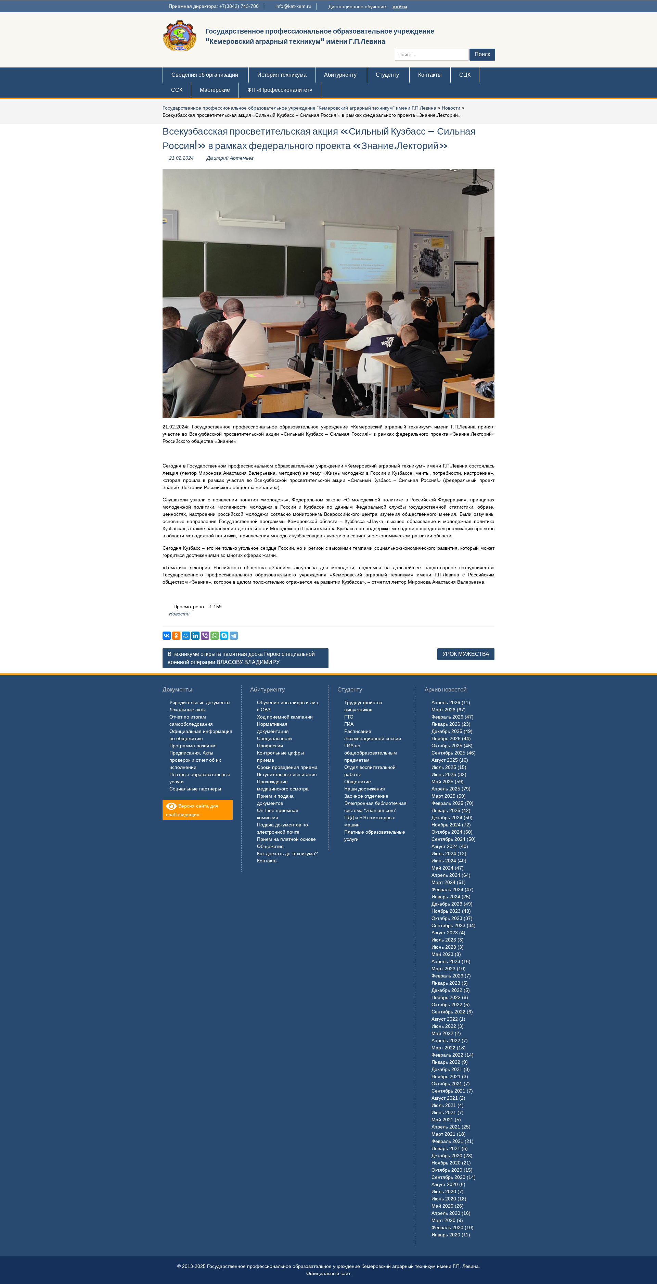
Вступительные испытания (287, 774)
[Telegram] (234, 636)
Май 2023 (442, 954)
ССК (176, 90)
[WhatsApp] (214, 636)
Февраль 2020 (447, 1227)
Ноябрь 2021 (446, 1076)
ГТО (348, 717)
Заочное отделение (366, 796)
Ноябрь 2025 (446, 738)
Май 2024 (442, 868)
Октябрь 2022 (446, 1004)
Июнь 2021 (443, 1112)
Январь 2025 (445, 810)
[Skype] (224, 636)
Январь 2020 (445, 1234)
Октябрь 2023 (446, 918)
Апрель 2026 (445, 702)
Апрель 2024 (445, 875)
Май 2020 (442, 1206)
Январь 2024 (445, 896)
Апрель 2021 (445, 1127)
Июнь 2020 (443, 1198)
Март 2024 (443, 882)
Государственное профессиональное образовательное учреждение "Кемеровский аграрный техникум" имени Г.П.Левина (299, 108)
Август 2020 (444, 1184)
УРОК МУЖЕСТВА (465, 654)
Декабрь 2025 (446, 731)
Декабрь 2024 (446, 817)
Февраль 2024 (447, 889)
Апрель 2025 (445, 788)
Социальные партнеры (195, 788)
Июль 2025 (443, 767)
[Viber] (205, 636)
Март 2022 (443, 1047)
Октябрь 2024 (446, 832)
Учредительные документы (199, 702)
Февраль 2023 (447, 975)
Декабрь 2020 (446, 1155)
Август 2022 (444, 1019)
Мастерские (215, 90)
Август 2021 (444, 1098)
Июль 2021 (443, 1105)
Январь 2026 (445, 724)
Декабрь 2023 (446, 904)
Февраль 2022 (447, 1055)
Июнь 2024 (443, 860)
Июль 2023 (443, 940)
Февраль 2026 (447, 717)
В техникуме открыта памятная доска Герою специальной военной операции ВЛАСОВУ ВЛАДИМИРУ (241, 658)
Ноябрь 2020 (446, 1162)
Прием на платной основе (286, 839)
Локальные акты (187, 709)
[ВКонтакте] (167, 636)
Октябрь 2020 (446, 1170)
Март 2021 (443, 1134)
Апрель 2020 (445, 1213)
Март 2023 (443, 968)
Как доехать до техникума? (287, 853)
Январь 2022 (445, 1062)
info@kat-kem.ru (293, 6)
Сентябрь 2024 (448, 839)
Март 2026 (443, 709)
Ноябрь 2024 (446, 824)
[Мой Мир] (186, 636)
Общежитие (270, 846)
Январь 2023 (445, 983)
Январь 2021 (445, 1148)
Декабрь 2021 (446, 1069)
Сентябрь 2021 (448, 1091)
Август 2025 (444, 760)
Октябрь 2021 (446, 1083)
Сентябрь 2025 (448, 753)
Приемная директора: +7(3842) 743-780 (214, 6)
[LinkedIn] (195, 636)
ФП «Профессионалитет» (279, 90)
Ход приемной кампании (285, 717)
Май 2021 (442, 1119)
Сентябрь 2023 (448, 925)
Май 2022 (442, 1033)
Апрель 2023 (445, 961)
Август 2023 (444, 932)
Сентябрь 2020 (448, 1177)
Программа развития (193, 745)
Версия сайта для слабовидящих (192, 810)
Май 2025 (442, 781)
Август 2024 (444, 846)
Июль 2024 (443, 853)
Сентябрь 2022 (448, 1011)
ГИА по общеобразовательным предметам (370, 753)
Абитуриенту (340, 75)
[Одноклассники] (176, 636)
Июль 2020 (443, 1191)
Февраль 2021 (447, 1141)
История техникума (282, 75)
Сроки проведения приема (287, 767)
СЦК (465, 75)
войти (399, 6)
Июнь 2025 (443, 774)
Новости (451, 108)
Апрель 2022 (445, 1040)
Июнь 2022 (443, 1026)
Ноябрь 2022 (446, 997)
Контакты (430, 75)
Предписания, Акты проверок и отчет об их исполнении (195, 760)
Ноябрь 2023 (446, 911)
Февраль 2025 (447, 803)
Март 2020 (443, 1220)
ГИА (348, 724)
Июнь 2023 (443, 947)
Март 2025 (443, 796)
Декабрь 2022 (446, 990)
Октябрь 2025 (446, 745)
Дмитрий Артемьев (230, 158)
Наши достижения (364, 788)
